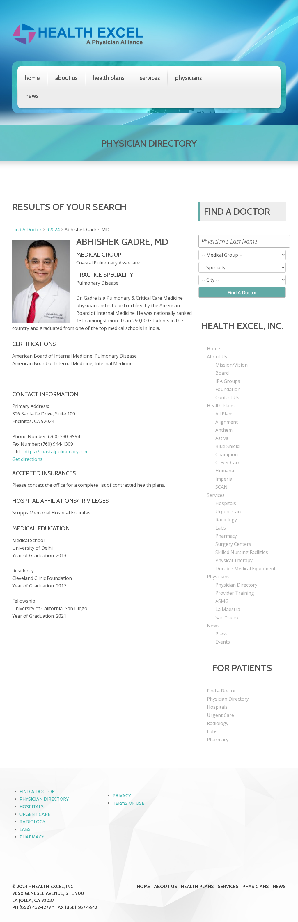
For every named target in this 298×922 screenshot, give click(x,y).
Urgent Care (228, 511)
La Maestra (227, 609)
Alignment (226, 422)
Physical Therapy (234, 560)
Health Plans (109, 77)
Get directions (27, 459)
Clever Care (227, 462)
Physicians (188, 77)
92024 (53, 229)
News (32, 96)
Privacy (122, 795)
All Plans (224, 414)
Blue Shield (227, 446)
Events (222, 642)
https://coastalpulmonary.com (55, 451)
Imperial (224, 479)
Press (221, 633)
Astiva (221, 438)
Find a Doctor (221, 690)
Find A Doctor (27, 229)
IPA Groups (227, 381)
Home (32, 77)
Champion (226, 454)
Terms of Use (128, 803)
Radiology (226, 519)
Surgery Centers (233, 544)
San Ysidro (226, 617)
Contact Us (227, 397)
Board (222, 373)
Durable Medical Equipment (245, 568)
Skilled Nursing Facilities (241, 552)
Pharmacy (226, 536)
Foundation (227, 389)
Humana (224, 471)
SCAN (221, 487)
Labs (220, 528)
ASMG (221, 601)
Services (150, 77)
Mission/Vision (231, 365)
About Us (66, 77)
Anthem (224, 430)
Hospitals (225, 503)
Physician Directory (236, 585)
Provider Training (234, 593)
